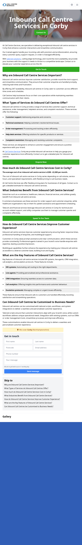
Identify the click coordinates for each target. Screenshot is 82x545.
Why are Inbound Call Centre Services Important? (24, 384)
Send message (33, 371)
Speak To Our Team (41, 218)
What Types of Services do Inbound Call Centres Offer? (26, 388)
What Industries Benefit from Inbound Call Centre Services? (28, 395)
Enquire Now (41, 162)
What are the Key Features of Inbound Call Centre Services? (28, 403)
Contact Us (41, 32)
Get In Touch (41, 69)
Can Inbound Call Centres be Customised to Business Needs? (28, 406)
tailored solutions (14, 59)
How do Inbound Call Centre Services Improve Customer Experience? (32, 399)
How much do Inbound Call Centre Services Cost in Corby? (27, 392)
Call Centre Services (12, 151)
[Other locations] (72, 5)
